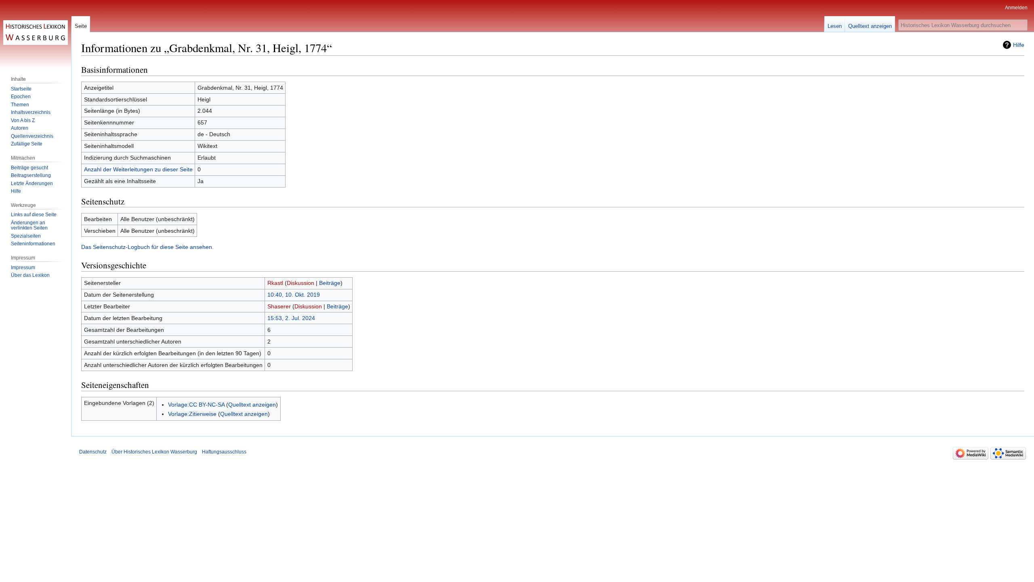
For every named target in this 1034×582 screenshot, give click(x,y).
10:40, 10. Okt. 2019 (293, 294)
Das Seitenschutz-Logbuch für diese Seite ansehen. (147, 247)
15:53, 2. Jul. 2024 (291, 318)
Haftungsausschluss (224, 452)
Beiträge (329, 283)
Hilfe (1018, 45)
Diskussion (300, 283)
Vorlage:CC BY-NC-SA (196, 404)
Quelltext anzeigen (252, 404)
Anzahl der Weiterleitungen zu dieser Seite (138, 169)
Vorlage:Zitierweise (192, 414)
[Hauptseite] (35, 32)
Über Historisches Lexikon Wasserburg (154, 452)
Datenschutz (93, 452)
